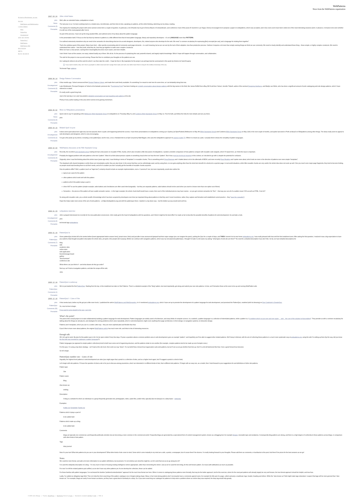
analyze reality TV (179, 138)
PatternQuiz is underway (68, 282)
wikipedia (177, 399)
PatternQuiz (53, 239)
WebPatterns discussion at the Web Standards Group (78, 148)
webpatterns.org (248, 236)
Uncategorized (52, 85)
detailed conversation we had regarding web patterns (106, 96)
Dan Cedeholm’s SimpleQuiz (272, 302)
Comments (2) (52, 138)
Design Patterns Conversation (70, 78)
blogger (235, 435)
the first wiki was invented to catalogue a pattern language (79, 339)
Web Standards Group (208, 132)
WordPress (51, 496)
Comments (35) (52, 308)
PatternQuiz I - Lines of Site (70, 298)
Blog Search (23, 54)
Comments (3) (52, 26)
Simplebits (74, 408)
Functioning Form (117, 86)
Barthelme (60, 496)
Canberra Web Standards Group (146, 114)
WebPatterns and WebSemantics (125, 302)
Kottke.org (66, 408)
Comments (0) (52, 88)
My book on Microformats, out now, (27, 17)
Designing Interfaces (255, 86)
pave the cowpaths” (237, 197)
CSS (95, 496)
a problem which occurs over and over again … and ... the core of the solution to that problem (280, 318)
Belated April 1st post (67, 128)
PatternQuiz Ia (65, 233)
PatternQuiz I (24, 40)
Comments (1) (52, 292)
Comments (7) (52, 242)
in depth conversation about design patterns (152, 86)
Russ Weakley (225, 159)
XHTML (89, 496)
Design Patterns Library (96, 82)
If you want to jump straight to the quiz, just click (75, 310)
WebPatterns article (101, 328)
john (55, 20)
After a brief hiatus (66, 16)
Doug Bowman (169, 159)
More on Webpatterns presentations (72, 110)
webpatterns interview (67, 211)
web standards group (82, 152)
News (55, 23)
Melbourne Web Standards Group (95, 114)
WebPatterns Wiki (25, 46)
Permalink (54, 29)
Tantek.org (81, 408)
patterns (73, 68)
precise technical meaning (182, 155)
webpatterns (74, 222)
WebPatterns (339, 6)
